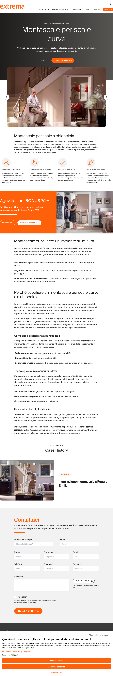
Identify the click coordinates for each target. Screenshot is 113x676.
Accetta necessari (56, 667)
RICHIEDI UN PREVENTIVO (29, 223)
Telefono (18, 564)
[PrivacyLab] (15, 655)
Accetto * (22, 597)
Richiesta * (19, 576)
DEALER (97, 9)
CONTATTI (108, 9)
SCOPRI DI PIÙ (7, 223)
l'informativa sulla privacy (29, 600)
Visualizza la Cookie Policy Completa (16, 651)
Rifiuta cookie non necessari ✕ (99, 635)
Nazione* (77, 564)
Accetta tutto (56, 661)
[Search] (104, 3)
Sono (62, 539)
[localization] (111, 3)
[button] (111, 3)
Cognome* (49, 552)
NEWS (88, 9)
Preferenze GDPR (56, 673)
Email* (76, 552)
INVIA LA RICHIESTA (28, 611)
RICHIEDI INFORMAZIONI (63, 60)
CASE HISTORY (77, 9)
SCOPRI (44, 60)
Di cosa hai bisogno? (23, 539)
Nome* (17, 552)
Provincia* (48, 564)
